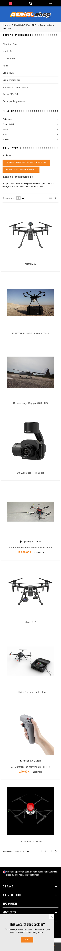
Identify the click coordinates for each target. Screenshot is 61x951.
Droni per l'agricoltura (14, 101)
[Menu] (10, 3)
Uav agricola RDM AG (30, 841)
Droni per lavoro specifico (18, 35)
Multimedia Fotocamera (15, 87)
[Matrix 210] (30, 592)
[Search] (30, 3)
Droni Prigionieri (11, 80)
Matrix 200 (30, 263)
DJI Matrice (9, 58)
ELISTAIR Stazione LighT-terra (30, 692)
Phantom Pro (10, 44)
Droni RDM (8, 72)
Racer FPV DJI (10, 94)
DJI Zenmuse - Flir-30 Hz (30, 472)
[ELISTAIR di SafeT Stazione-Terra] (30, 303)
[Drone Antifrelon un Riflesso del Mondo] (30, 512)
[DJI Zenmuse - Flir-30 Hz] (30, 442)
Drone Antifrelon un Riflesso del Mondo (30, 547)
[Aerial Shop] (30, 14)
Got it (27, 939)
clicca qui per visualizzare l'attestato (22, 875)
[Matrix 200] (30, 233)
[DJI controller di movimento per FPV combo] (30, 731)
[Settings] (51, 3)
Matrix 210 (30, 622)
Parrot (6, 65)
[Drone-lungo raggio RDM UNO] (30, 372)
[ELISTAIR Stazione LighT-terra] (30, 661)
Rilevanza (7, 198)
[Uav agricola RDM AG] (30, 811)
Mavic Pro (8, 51)
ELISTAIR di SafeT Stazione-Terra (30, 333)
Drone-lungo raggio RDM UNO (30, 403)
